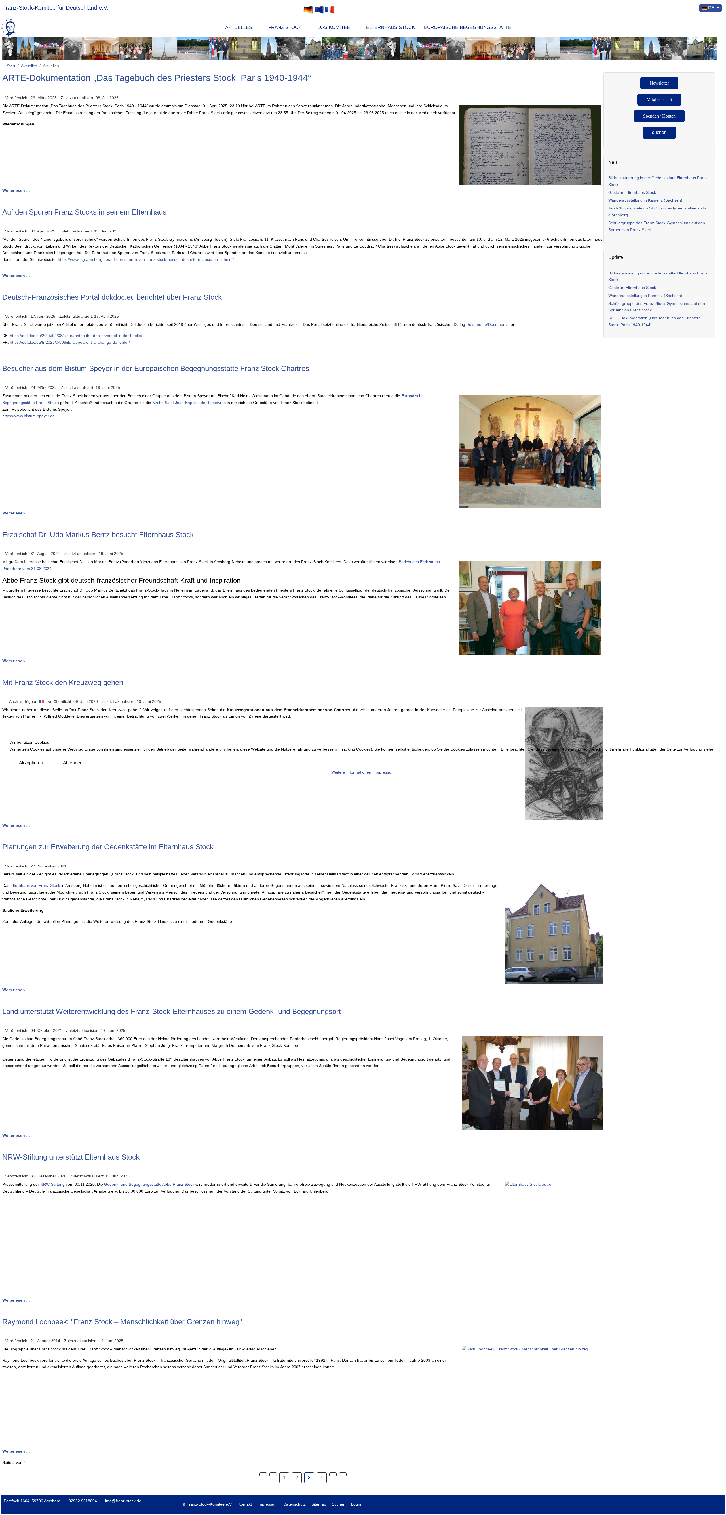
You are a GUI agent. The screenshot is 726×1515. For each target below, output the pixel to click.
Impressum (385, 772)
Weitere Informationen (351, 772)
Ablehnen (73, 762)
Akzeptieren (31, 762)
